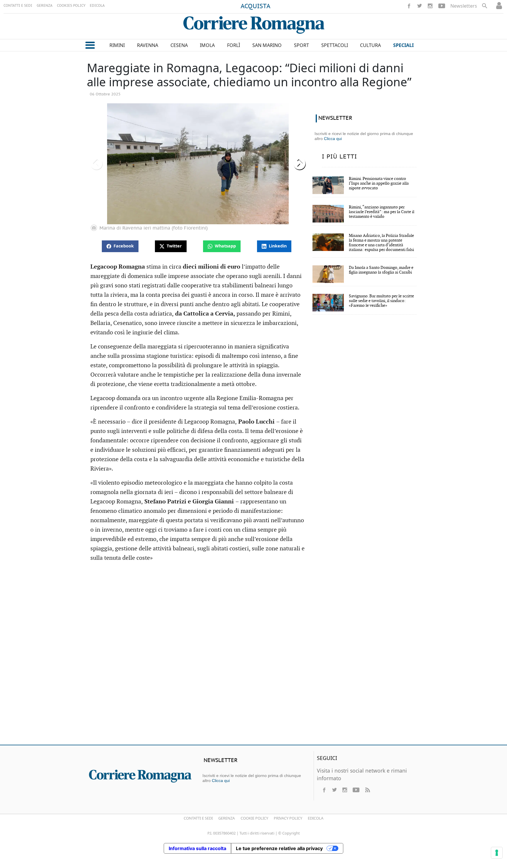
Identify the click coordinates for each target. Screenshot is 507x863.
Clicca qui (333, 138)
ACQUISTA (256, 6)
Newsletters (463, 6)
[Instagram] (430, 6)
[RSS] (367, 790)
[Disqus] (253, 655)
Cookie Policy (254, 818)
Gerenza (226, 818)
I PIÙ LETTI (339, 157)
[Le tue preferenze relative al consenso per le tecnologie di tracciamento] (496, 852)
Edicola (315, 818)
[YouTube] (442, 6)
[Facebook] (409, 6)
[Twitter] (419, 6)
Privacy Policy (288, 818)
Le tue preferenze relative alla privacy (279, 848)
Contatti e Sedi (198, 818)
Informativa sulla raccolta (197, 848)
